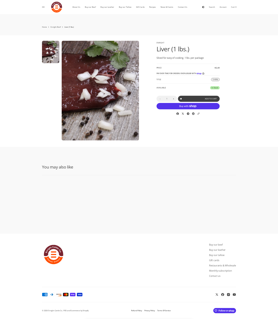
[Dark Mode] (203, 7)
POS (65, 310)
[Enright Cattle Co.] (56, 7)
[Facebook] (177, 113)
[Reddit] (193, 113)
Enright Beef (56, 27)
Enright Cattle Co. (55, 310)
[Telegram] (188, 113)
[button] (212, 7)
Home (44, 27)
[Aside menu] (43, 7)
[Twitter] (182, 113)
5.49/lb (216, 79)
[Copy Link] (198, 113)
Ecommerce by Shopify (80, 310)
